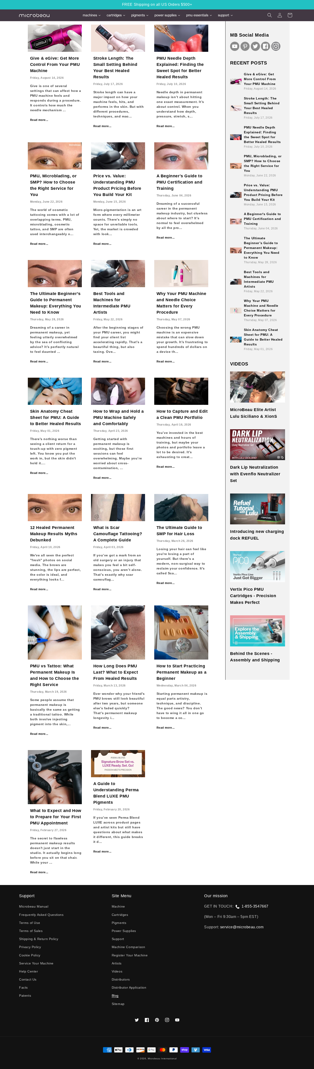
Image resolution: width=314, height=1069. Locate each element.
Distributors (121, 979)
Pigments (119, 923)
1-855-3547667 (255, 906)
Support (118, 939)
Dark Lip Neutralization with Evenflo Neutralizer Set (255, 474)
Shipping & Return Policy (38, 939)
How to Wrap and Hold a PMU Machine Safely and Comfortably (118, 417)
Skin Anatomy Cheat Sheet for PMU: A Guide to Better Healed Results (55, 417)
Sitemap (118, 1004)
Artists (117, 963)
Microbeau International (162, 1058)
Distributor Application (129, 987)
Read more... (39, 120)
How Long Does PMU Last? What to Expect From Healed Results (115, 672)
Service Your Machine (36, 963)
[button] (270, 15)
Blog (115, 995)
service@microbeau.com (242, 927)
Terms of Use (29, 923)
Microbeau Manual (34, 906)
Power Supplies (124, 931)
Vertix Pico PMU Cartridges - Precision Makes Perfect (253, 596)
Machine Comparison (128, 947)
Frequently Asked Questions (41, 915)
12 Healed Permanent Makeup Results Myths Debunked (53, 533)
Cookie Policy (29, 955)
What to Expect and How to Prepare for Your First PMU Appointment (55, 816)
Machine (118, 906)
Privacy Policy (30, 947)
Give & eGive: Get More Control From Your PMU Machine (55, 64)
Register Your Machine (130, 955)
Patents (25, 995)
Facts (23, 987)
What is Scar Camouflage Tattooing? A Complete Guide (117, 533)
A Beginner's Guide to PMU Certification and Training (180, 182)
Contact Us (28, 979)
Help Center (28, 971)
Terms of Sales (31, 931)
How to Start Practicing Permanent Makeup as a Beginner (182, 672)
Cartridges (120, 915)
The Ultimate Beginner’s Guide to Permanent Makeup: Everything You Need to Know (261, 247)
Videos (117, 971)
